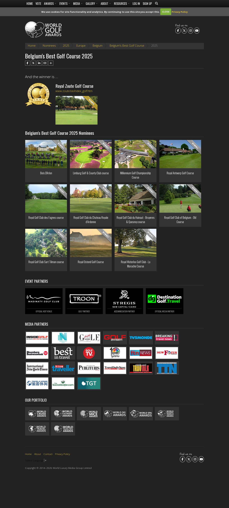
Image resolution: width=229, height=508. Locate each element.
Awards (49, 3)
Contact (48, 454)
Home (29, 3)
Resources (121, 3)
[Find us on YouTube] (196, 30)
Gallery (91, 3)
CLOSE (165, 11)
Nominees (49, 46)
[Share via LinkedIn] (39, 63)
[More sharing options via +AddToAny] (50, 63)
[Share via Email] (45, 63)
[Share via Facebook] (27, 63)
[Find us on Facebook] (178, 30)
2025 (66, 46)
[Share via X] (33, 63)
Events (63, 3)
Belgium (97, 46)
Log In (136, 3)
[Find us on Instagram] (190, 30)
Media (77, 3)
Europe (81, 46)
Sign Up (147, 3)
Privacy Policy (180, 11)
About (105, 3)
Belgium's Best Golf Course (126, 46)
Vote (38, 3)
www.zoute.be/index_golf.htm (73, 91)
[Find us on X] (184, 30)
